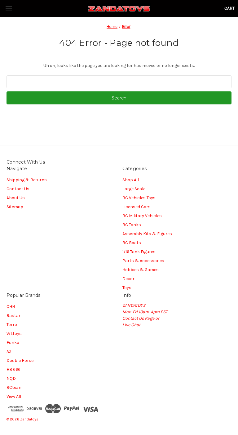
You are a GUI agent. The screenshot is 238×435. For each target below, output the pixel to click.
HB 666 (13, 369)
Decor (128, 278)
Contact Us (18, 188)
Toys (126, 287)
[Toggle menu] (8, 8)
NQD (11, 378)
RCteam (15, 387)
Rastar (13, 315)
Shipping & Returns (27, 179)
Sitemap (15, 206)
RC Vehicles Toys (139, 197)
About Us (16, 197)
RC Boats (131, 242)
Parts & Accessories (143, 260)
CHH (11, 306)
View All (14, 396)
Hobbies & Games (140, 269)
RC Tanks (131, 224)
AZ (9, 351)
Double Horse (20, 360)
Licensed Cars (136, 206)
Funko (13, 342)
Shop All (130, 179)
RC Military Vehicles (142, 215)
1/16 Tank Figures (139, 251)
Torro (12, 324)
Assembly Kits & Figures (147, 233)
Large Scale (133, 188)
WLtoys (14, 333)
